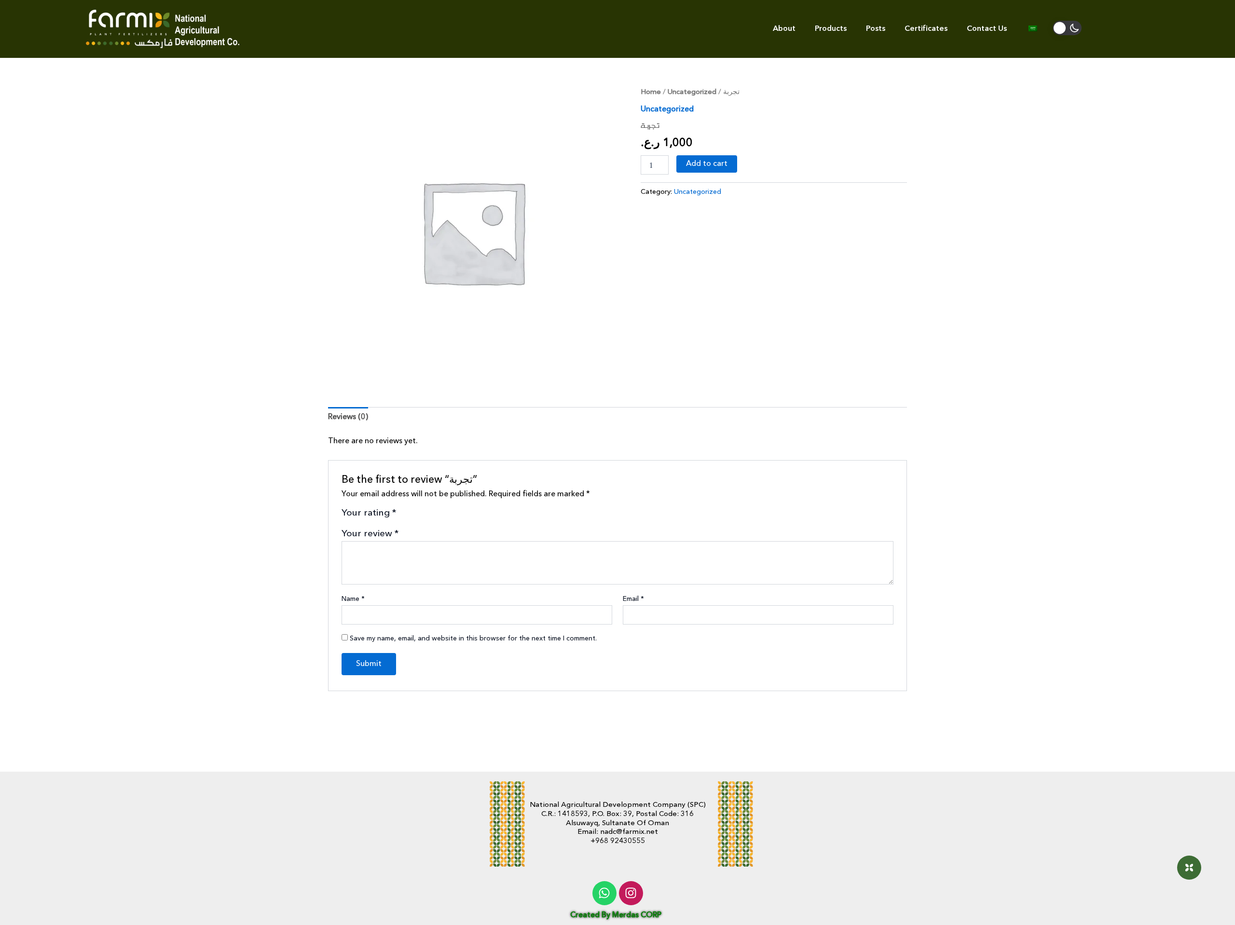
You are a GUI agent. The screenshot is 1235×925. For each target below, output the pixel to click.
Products (831, 29)
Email (633, 599)
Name (353, 599)
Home (651, 92)
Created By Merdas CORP (615, 915)
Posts (875, 29)
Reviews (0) (348, 417)
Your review (370, 534)
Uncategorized (692, 92)
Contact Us (987, 29)
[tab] (348, 417)
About (784, 29)
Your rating (369, 513)
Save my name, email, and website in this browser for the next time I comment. (473, 638)
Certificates (926, 29)
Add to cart (706, 164)
